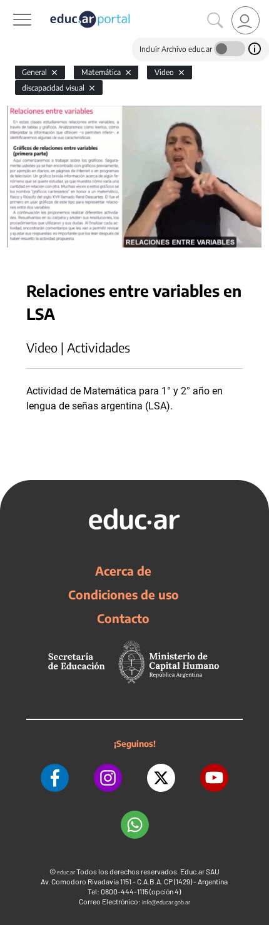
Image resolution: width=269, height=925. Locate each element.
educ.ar (66, 872)
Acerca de (123, 570)
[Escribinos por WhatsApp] (134, 824)
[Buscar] (215, 20)
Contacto (123, 618)
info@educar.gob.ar (166, 902)
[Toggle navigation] (11, 7)
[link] (245, 20)
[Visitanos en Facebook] (54, 778)
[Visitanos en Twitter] (161, 778)
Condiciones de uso (123, 594)
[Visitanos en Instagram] (107, 778)
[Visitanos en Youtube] (214, 778)
